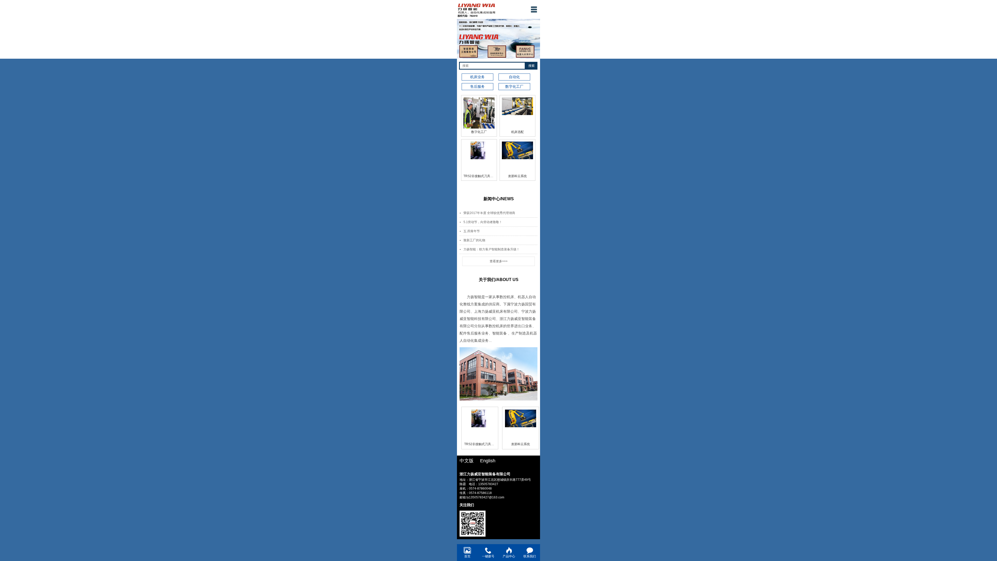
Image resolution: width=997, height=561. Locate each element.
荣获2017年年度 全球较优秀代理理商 (489, 213)
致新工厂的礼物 (474, 240)
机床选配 (517, 132)
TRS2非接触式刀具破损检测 (483, 176)
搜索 (531, 66)
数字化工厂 (479, 132)
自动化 (514, 77)
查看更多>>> (499, 261)
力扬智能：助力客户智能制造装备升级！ (491, 249)
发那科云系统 (517, 176)
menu (534, 9)
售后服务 (477, 86)
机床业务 (477, 77)
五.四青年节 (471, 231)
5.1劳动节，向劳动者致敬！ (482, 222)
